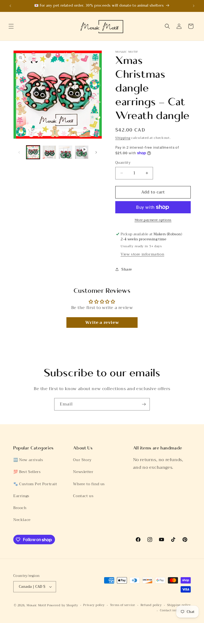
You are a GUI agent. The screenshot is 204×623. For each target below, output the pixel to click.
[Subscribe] (144, 404)
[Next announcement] (193, 6)
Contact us (83, 496)
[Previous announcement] (10, 6)
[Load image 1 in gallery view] (33, 152)
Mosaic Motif (36, 605)
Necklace (22, 519)
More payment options (153, 220)
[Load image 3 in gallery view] (65, 152)
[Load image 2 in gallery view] (49, 152)
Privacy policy (94, 605)
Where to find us (89, 484)
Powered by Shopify (62, 605)
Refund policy (151, 605)
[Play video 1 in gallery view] (81, 152)
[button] (11, 26)
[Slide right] (96, 152)
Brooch (20, 508)
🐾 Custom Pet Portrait (35, 484)
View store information (142, 254)
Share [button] (126, 269)
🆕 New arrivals (28, 460)
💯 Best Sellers (27, 472)
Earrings (21, 496)
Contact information (175, 610)
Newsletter (83, 472)
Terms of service (122, 605)
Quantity (122, 162)
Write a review (102, 322)
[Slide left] (19, 152)
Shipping (122, 137)
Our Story (82, 460)
